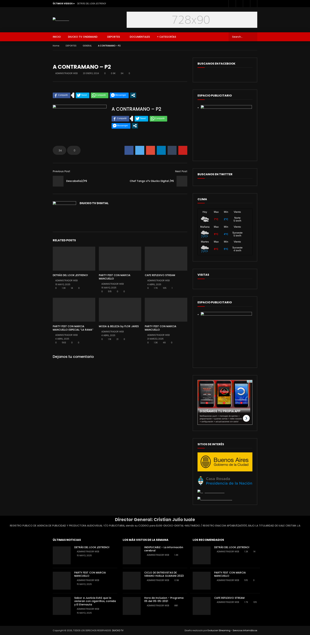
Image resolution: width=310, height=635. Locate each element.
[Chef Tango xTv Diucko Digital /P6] (182, 181)
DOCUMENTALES (140, 37)
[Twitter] (239, 3)
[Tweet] (82, 95)
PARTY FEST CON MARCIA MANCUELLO (114, 276)
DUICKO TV (117, 630)
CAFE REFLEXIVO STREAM (160, 275)
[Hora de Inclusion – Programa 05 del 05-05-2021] (132, 606)
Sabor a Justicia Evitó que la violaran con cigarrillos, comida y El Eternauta (95, 601)
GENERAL (87, 45)
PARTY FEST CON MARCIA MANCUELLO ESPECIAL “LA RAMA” (73, 327)
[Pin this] (182, 150)
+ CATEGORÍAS (166, 37)
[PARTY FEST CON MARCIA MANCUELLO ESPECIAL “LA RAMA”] (74, 310)
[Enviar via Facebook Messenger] (119, 95)
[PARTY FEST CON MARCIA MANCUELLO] (120, 259)
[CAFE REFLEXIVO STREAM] (166, 259)
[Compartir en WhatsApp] (99, 95)
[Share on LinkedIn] (161, 150)
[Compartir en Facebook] (61, 95)
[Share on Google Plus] (150, 150)
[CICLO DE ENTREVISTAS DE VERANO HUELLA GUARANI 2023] (132, 581)
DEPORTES (113, 37)
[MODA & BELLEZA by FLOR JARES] (120, 310)
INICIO (57, 37)
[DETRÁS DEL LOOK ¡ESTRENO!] (74, 259)
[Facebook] (232, 3)
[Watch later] (246, 3)
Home (56, 45)
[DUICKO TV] (61, 19)
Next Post (181, 171)
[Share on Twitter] (139, 150)
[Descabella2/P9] (58, 181)
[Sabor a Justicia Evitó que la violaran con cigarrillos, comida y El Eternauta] (62, 606)
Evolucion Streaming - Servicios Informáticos (232, 630)
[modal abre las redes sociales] (133, 95)
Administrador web (66, 73)
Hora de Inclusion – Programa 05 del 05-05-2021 (164, 599)
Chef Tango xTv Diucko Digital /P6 (152, 181)
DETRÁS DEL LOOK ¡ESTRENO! (91, 3)
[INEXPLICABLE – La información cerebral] (132, 555)
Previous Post (61, 171)
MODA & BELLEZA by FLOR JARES (119, 326)
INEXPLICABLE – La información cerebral (163, 548)
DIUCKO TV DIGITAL (94, 203)
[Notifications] (253, 3)
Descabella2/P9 (76, 181)
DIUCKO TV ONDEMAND (82, 37)
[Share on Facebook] (129, 150)
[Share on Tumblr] (172, 150)
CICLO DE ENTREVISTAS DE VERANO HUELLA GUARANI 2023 (164, 574)
